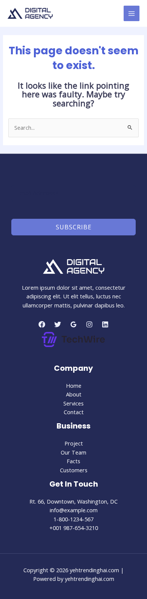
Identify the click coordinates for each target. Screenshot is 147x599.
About (73, 394)
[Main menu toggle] (131, 14)
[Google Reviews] (73, 324)
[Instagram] (89, 324)
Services (73, 403)
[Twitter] (57, 324)
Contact (74, 412)
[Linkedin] (105, 324)
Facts (73, 461)
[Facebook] (41, 324)
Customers (73, 470)
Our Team (73, 452)
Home (73, 385)
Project (73, 443)
